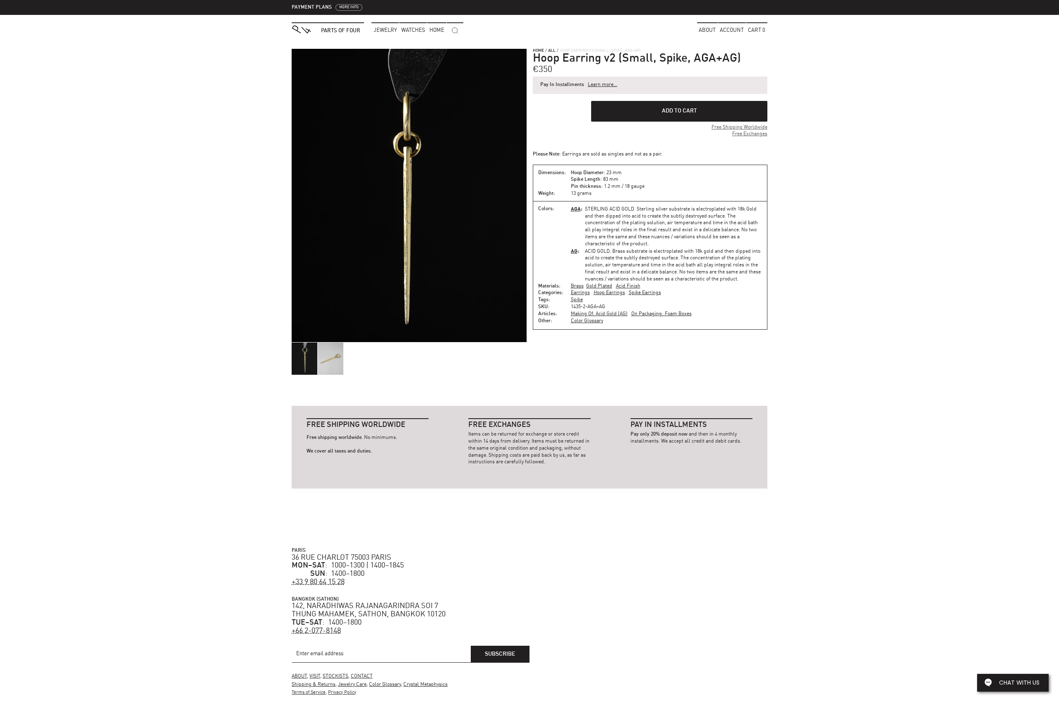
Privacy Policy (342, 692)
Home (538, 50)
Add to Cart (679, 111)
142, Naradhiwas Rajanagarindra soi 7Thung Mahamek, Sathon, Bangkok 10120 (369, 610)
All (552, 50)
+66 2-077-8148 (316, 631)
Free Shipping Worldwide (739, 127)
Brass (577, 286)
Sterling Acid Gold (609, 209)
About (707, 30)
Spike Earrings (645, 292)
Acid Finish (628, 286)
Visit (314, 676)
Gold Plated (599, 286)
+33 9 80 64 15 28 (318, 582)
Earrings (580, 292)
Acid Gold (597, 251)
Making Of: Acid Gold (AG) (599, 313)
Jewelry (385, 30)
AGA (576, 209)
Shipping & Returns (313, 684)
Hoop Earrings (609, 292)
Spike (577, 299)
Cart (756, 30)
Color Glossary (587, 321)
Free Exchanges (749, 134)
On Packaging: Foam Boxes (661, 313)
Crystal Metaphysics (425, 684)
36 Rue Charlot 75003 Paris (341, 557)
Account (732, 30)
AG (574, 251)
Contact (362, 676)
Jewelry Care (352, 684)
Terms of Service (309, 692)
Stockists (335, 676)
